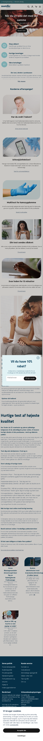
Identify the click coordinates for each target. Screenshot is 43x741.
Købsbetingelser (7, 676)
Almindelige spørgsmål (29, 673)
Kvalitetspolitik (7, 670)
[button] (38, 358)
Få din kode (30, 378)
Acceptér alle (21, 730)
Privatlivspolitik (7, 673)
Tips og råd (25, 679)
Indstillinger (22, 736)
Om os (23, 682)
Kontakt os (25, 667)
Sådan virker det (26, 676)
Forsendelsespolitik (8, 667)
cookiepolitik (14, 725)
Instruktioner (25, 670)
